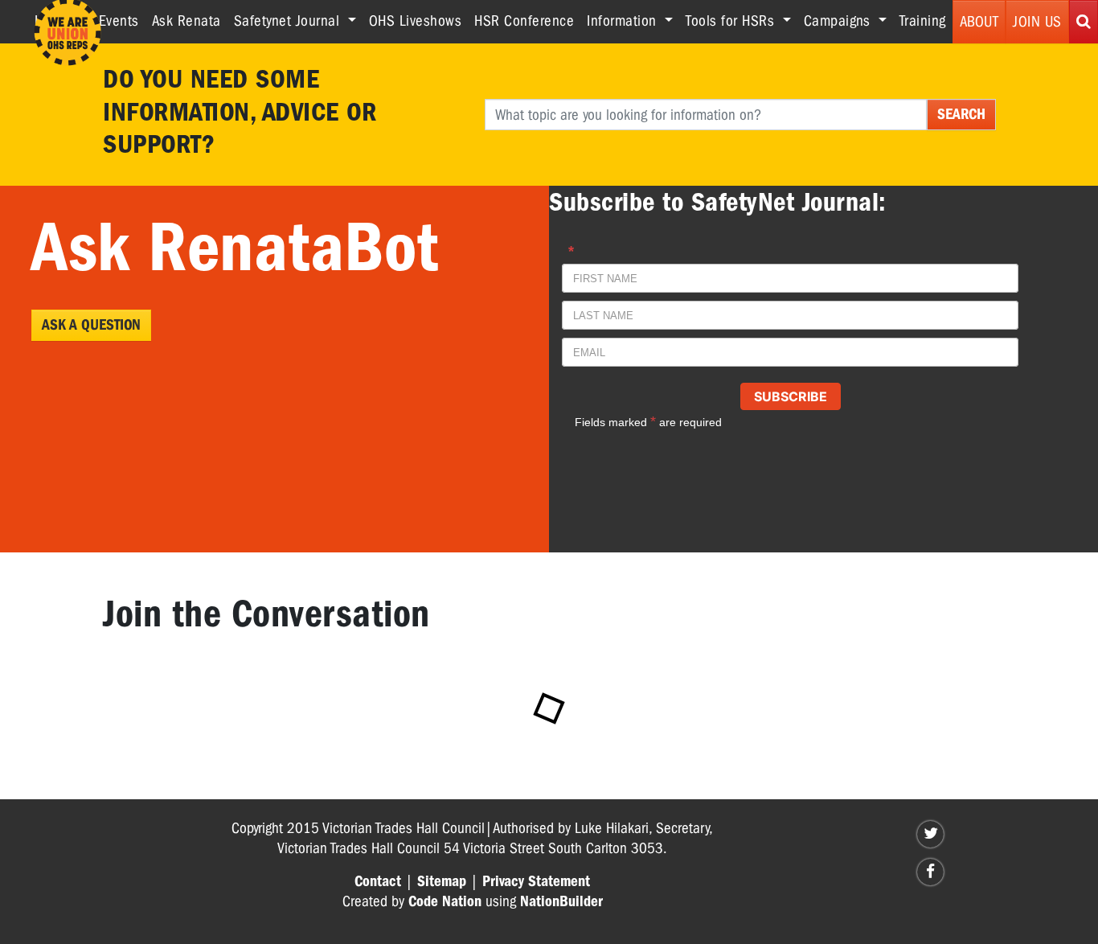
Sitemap (441, 881)
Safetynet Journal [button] (289, 21)
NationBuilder (561, 901)
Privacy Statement (536, 881)
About (979, 22)
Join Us (1037, 22)
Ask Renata (186, 21)
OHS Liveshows (415, 21)
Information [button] (624, 21)
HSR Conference (524, 21)
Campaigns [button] (839, 21)
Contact (377, 881)
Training (922, 21)
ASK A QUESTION (91, 325)
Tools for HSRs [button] (732, 21)
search (961, 114)
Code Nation (444, 901)
